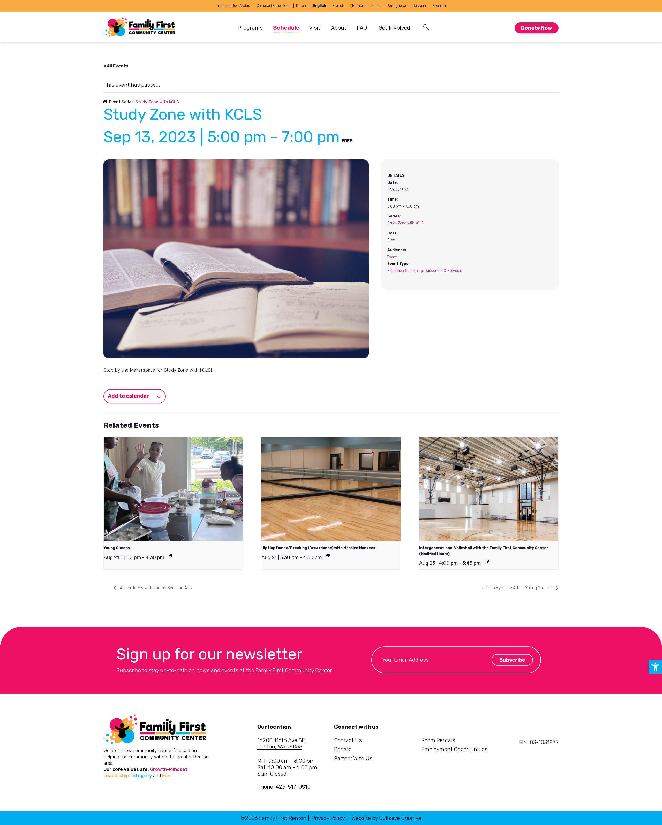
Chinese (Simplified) (273, 6)
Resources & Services (443, 271)
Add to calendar (128, 396)
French (338, 6)
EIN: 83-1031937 (539, 742)
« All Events (115, 66)
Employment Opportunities (454, 749)
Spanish (439, 6)
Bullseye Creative (400, 818)
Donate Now (536, 28)
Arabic (244, 6)
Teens (392, 257)
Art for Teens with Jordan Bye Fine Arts (155, 587)
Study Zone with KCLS (405, 223)
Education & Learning (405, 271)
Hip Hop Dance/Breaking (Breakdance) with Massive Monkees (318, 548)
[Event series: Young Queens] (170, 555)
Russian (419, 6)
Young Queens (117, 548)
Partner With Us (353, 758)
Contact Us (348, 740)
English (319, 6)
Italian (375, 6)
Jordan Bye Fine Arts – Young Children (518, 587)
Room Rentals (438, 740)
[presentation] (173, 489)
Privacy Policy (328, 818)
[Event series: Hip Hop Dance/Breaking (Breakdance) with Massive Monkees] (328, 555)
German (357, 6)
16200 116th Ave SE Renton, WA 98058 (281, 743)
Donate (343, 749)
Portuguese (396, 6)
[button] (655, 667)
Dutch (301, 6)
